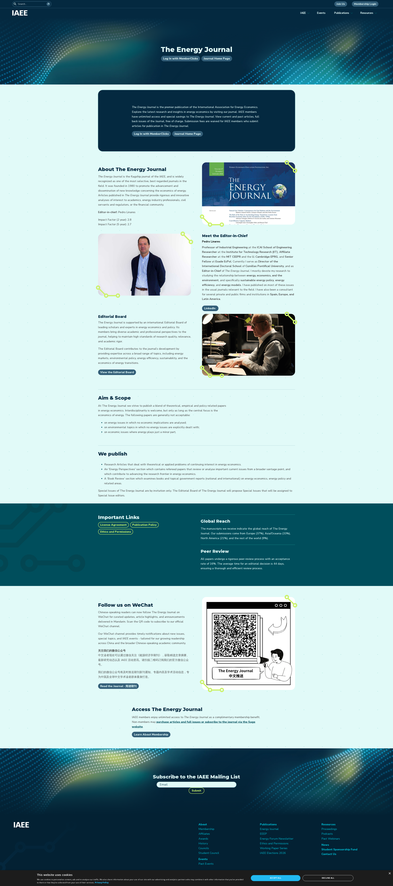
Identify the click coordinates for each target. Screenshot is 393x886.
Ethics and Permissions (115, 532)
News (325, 845)
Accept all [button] (275, 878)
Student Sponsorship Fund (339, 849)
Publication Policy (144, 525)
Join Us (341, 4)
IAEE (303, 13)
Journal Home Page (217, 58)
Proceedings (329, 829)
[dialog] (196, 878)
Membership (206, 829)
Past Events (206, 864)
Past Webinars (330, 839)
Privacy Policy (102, 882)
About (202, 824)
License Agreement (113, 525)
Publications (341, 13)
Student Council (208, 853)
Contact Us (328, 854)
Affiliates (204, 834)
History (203, 843)
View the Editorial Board (117, 372)
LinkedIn (210, 308)
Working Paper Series (273, 848)
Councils (203, 848)
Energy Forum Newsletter (276, 839)
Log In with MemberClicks (180, 58)
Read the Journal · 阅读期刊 (118, 686)
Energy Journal (269, 829)
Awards (203, 839)
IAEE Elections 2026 (273, 853)
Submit (196, 790)
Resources (366, 13)
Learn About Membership (151, 734)
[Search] (48, 4)
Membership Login (365, 4)
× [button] (389, 873)
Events (321, 13)
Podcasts (327, 834)
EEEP (263, 834)
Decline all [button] (328, 878)
